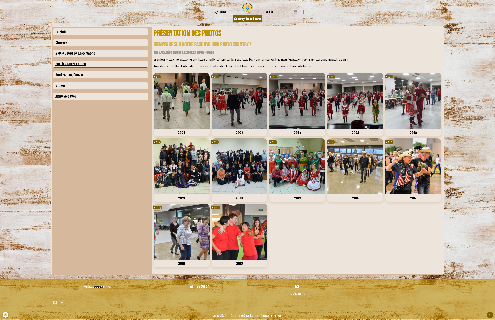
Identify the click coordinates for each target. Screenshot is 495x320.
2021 (181, 198)
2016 (181, 263)
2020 (239, 198)
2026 (181, 133)
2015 (239, 263)
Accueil (270, 12)
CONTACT (223, 12)
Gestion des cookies (272, 315)
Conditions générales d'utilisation (245, 315)
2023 (355, 133)
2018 (355, 198)
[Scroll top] (490, 315)
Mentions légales (220, 315)
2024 (297, 133)
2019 (297, 198)
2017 (413, 198)
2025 (239, 133)
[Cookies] (5, 315)
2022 (413, 133)
